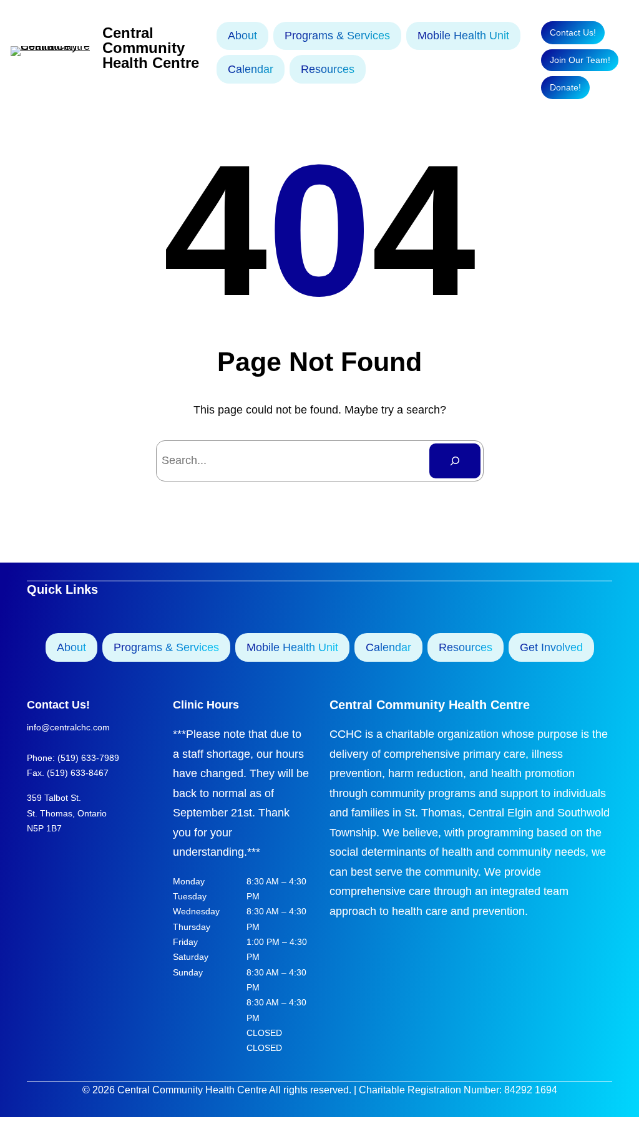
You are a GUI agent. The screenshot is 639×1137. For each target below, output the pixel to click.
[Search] (454, 460)
